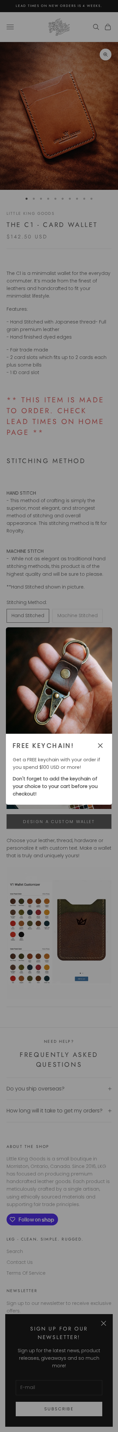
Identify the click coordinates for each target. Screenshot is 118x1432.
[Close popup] (100, 745)
